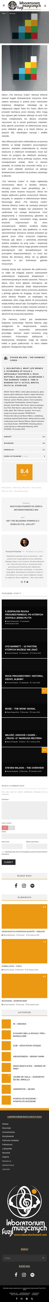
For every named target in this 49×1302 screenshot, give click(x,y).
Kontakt (6, 1169)
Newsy (5, 1124)
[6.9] (24, 928)
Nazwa (4, 832)
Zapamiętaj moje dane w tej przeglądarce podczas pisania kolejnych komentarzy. (24, 853)
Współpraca (8, 1165)
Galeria (5, 1157)
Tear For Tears (7, 491)
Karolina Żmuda (8, 970)
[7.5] (24, 963)
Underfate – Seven (24, 1089)
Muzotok (6, 1153)
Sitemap (35, 1294)
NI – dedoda (19, 1024)
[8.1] (6, 1082)
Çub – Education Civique (27, 1045)
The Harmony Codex (21, 491)
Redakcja (6, 1161)
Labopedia (7, 1149)
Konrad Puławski (11, 32)
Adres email (5, 842)
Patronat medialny (10, 1140)
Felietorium (7, 1144)
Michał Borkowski (9, 935)
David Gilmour (7, 487)
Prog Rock (26, 487)
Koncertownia (8, 1132)
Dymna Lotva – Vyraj (12, 966)
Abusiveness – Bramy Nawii (28, 1056)
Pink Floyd (17, 487)
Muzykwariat (8, 1136)
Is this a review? (7, 823)
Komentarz (5, 799)
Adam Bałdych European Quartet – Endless (23, 931)
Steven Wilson (37, 487)
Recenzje (23, 32)
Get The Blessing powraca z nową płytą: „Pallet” (22, 521)
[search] (43, 1258)
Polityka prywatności (20, 1294)
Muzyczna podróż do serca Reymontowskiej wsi (26, 506)
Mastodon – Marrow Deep (14, 1001)
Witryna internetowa (32, 842)
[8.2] (24, 997)
